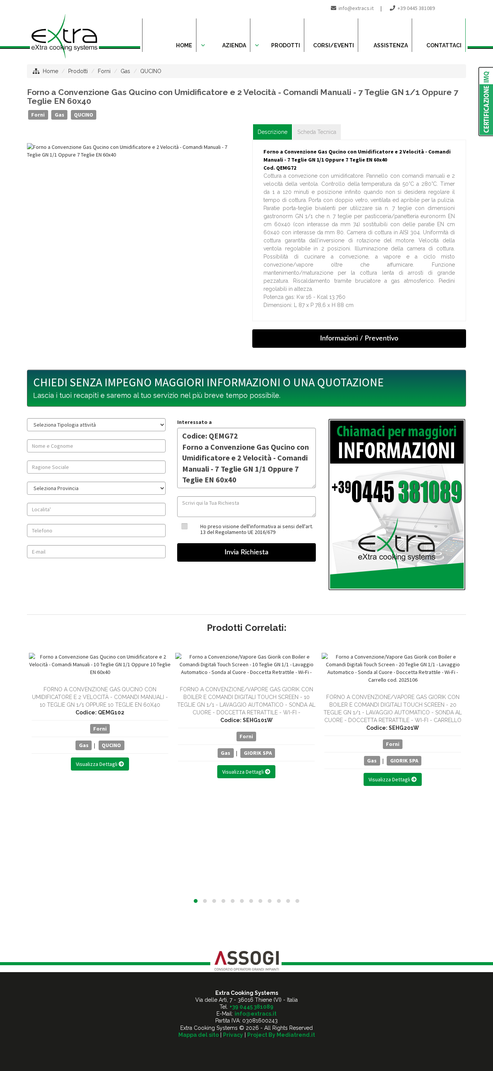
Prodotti (78, 71)
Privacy (233, 1035)
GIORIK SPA (258, 752)
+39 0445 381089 (416, 8)
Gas (125, 71)
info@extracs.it (356, 8)
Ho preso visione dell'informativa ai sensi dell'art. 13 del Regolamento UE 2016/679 (256, 529)
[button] (195, 901)
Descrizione (272, 132)
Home (50, 71)
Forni (104, 71)
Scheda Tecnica (316, 132)
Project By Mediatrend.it (281, 1035)
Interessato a (194, 422)
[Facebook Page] (460, 8)
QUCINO (150, 71)
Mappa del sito (198, 1035)
